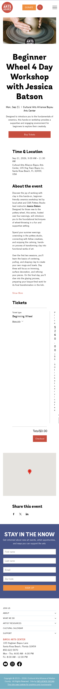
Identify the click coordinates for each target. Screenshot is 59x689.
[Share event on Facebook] (13, 514)
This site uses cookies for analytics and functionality (29, 684)
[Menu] (54, 7)
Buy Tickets (29, 134)
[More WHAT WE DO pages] (55, 618)
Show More (17, 293)
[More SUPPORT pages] (55, 633)
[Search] (40, 7)
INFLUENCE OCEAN (45, 681)
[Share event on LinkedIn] (27, 514)
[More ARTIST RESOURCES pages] (55, 623)
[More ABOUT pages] (55, 613)
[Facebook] (19, 664)
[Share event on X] (20, 514)
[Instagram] (12, 664)
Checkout (39, 438)
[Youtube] (5, 664)
